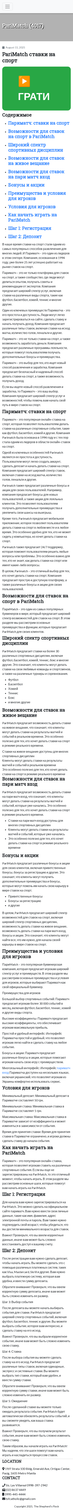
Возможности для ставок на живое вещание (36, 160)
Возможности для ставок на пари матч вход (36, 174)
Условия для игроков (32, 206)
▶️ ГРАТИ (34, 88)
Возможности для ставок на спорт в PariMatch (36, 133)
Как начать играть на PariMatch (32, 217)
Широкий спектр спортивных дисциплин (35, 147)
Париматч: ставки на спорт (38, 123)
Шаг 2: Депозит (25, 236)
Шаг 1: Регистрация (29, 228)
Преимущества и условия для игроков (37, 195)
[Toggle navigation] (7, 6)
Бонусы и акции (26, 185)
